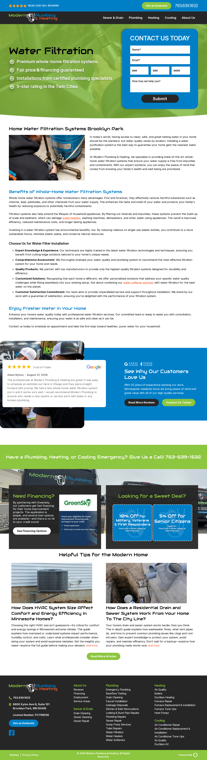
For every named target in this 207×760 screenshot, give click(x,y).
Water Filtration (115, 732)
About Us (188, 18)
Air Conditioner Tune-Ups (169, 736)
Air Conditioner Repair (167, 724)
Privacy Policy (30, 755)
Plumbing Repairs (116, 716)
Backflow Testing (116, 693)
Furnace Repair (163, 701)
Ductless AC (161, 744)
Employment (81, 697)
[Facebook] (12, 735)
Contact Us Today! (178, 402)
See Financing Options (32, 531)
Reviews (79, 689)
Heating (153, 18)
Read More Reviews (141, 402)
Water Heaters (114, 736)
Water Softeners (115, 740)
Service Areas (82, 701)
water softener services (138, 282)
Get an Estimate (156, 5)
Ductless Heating (164, 697)
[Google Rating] (132, 364)
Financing (79, 693)
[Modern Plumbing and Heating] (33, 20)
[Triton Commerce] (194, 754)
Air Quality (160, 689)
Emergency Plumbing (118, 689)
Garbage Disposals (117, 705)
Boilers (158, 693)
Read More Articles (103, 656)
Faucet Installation (116, 701)
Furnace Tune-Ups (165, 709)
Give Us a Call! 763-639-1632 (165, 457)
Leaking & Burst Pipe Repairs (122, 712)
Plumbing (135, 18)
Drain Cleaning (82, 713)
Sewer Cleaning (83, 717)
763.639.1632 (186, 5)
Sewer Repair (81, 721)
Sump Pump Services (118, 724)
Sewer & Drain (113, 18)
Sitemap (14, 755)
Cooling (170, 18)
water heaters (71, 218)
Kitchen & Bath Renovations (122, 709)
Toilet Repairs (114, 728)
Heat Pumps (161, 712)
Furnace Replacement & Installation (175, 705)
